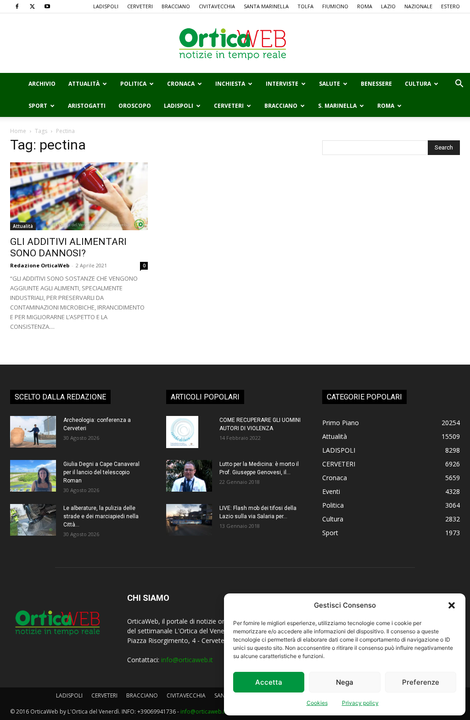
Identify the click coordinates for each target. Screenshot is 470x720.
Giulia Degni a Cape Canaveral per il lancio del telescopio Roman (101, 472)
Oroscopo (134, 106)
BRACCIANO (176, 6)
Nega (344, 682)
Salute (329, 84)
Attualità (84, 84)
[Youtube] (47, 6)
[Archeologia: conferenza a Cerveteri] (33, 432)
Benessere (376, 84)
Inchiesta (230, 84)
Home (18, 131)
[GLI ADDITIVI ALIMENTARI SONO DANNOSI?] (79, 196)
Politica (133, 84)
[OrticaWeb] (235, 43)
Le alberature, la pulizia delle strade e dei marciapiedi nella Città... (101, 516)
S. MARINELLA (337, 106)
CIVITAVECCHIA (217, 6)
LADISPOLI (105, 6)
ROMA (364, 6)
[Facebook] (17, 6)
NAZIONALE (418, 6)
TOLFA (305, 6)
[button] (451, 605)
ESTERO (450, 6)
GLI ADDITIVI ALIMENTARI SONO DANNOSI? (68, 247)
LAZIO (388, 6)
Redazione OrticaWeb (39, 265)
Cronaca (181, 84)
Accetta (268, 682)
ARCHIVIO (42, 84)
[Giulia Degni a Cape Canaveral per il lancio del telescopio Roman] (33, 476)
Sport (37, 106)
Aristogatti (87, 106)
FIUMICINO (335, 6)
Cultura (418, 84)
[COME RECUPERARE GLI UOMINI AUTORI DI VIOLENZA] (182, 432)
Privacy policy (360, 702)
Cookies (317, 702)
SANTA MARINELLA (266, 6)
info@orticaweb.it (187, 659)
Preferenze (420, 682)
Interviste (282, 84)
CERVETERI (140, 6)
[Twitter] (32, 6)
